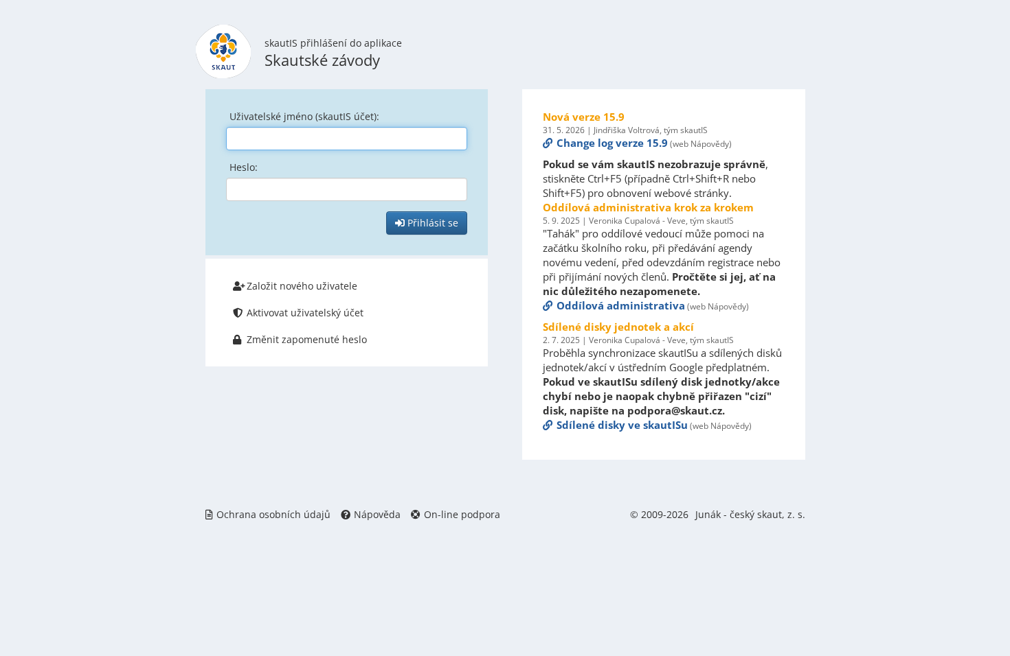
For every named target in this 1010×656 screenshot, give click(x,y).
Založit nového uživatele (302, 285)
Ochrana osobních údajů (273, 514)
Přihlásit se (431, 222)
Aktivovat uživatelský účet (305, 312)
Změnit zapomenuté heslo (307, 339)
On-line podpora (462, 514)
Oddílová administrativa (621, 305)
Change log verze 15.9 (612, 143)
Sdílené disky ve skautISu (622, 425)
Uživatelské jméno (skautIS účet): (304, 116)
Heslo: (243, 167)
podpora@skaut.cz (674, 410)
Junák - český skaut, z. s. (750, 514)
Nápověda (377, 514)
